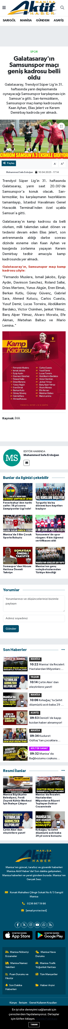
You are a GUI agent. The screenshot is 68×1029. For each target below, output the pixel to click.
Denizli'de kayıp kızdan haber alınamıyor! (45, 720)
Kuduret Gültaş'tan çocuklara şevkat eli (43, 738)
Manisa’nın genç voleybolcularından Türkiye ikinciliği (48, 569)
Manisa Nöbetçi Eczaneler (17, 954)
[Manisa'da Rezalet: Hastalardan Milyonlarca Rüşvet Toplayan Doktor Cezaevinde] (50, 784)
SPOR (34, 51)
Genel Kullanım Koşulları (43, 1002)
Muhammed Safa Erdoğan (19, 172)
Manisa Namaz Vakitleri (16, 965)
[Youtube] (37, 925)
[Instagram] (31, 925)
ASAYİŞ (58, 20)
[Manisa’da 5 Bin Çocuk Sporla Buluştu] (17, 523)
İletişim (23, 1002)
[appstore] (17, 936)
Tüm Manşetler (49, 974)
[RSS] (50, 925)
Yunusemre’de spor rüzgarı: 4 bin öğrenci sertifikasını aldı (49, 537)
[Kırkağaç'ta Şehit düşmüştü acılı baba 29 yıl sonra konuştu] (50, 819)
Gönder (11, 628)
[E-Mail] (27, 463)
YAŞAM (35, 677)
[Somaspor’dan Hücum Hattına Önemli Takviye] (17, 555)
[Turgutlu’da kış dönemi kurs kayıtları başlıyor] (50, 491)
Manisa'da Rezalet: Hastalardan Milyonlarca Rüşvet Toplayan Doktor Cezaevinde (47, 667)
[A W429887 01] (34, 370)
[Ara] (62, 8)
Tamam (34, 1025)
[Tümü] (63, 649)
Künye (13, 1002)
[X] (24, 925)
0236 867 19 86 (36, 903)
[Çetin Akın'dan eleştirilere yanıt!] (17, 819)
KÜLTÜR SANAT (39, 748)
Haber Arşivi (47, 985)
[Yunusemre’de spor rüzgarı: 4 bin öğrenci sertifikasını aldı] (50, 523)
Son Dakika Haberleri (13, 987)
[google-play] (50, 936)
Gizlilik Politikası (46, 1018)
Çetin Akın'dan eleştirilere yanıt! (44, 685)
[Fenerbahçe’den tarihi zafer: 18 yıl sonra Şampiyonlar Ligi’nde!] (17, 491)
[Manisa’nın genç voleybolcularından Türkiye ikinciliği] (50, 555)
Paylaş (11, 163)
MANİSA (26, 20)
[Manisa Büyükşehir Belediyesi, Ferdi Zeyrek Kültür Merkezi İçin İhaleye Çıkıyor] (17, 784)
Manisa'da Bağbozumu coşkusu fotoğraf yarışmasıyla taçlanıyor (43, 756)
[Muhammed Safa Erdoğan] (11, 457)
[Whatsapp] (44, 925)
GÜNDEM (42, 20)
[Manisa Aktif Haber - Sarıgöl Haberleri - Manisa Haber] (32, 8)
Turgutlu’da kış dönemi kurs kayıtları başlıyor (49, 506)
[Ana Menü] (4, 8)
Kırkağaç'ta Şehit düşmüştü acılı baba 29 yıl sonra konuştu (46, 703)
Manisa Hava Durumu (46, 954)
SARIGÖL (9, 20)
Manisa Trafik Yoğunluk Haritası (46, 965)
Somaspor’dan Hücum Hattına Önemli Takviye (17, 569)
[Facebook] (18, 925)
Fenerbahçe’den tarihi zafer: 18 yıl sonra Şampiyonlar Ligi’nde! (17, 506)
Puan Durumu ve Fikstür (17, 976)
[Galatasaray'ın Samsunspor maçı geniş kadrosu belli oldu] (34, 139)
